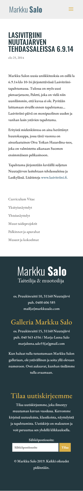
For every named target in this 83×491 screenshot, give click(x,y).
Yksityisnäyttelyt (20, 207)
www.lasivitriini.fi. (54, 177)
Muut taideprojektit (22, 223)
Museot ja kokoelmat (23, 239)
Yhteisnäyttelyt (19, 215)
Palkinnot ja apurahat (24, 231)
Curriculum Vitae (21, 199)
